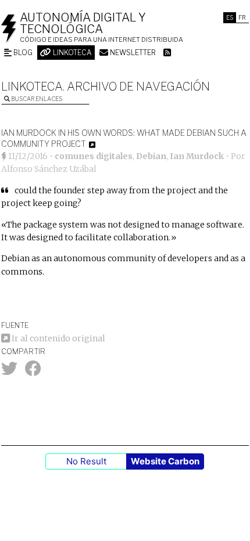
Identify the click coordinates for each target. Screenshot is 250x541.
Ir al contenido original (57, 338)
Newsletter (132, 52)
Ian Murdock (197, 156)
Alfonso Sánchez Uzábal (49, 169)
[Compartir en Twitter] (9, 371)
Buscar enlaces (36, 98)
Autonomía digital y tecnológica (83, 23)
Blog (22, 52)
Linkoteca (71, 52)
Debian (151, 156)
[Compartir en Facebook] (33, 371)
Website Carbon (165, 461)
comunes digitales (94, 156)
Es (229, 17)
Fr (242, 17)
